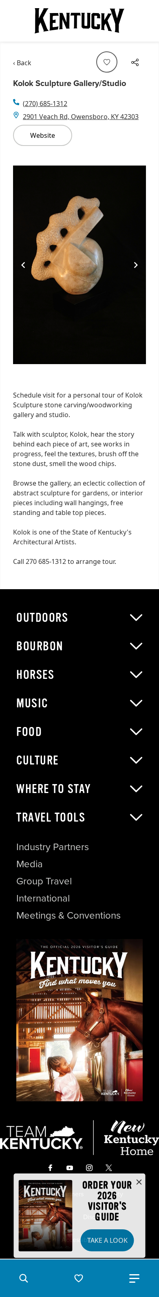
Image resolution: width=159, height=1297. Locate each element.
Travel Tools (50, 817)
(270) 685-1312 (45, 103)
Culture (37, 760)
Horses (35, 675)
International (43, 898)
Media (29, 864)
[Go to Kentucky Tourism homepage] (79, 20)
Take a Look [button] (107, 1240)
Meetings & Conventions (68, 915)
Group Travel (44, 881)
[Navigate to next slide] (136, 265)
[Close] (139, 1182)
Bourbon (40, 646)
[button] (23, 1278)
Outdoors (42, 617)
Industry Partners (52, 847)
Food (29, 732)
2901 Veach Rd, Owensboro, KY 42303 (81, 116)
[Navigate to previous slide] (23, 265)
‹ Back (22, 62)
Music (32, 703)
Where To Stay (53, 789)
